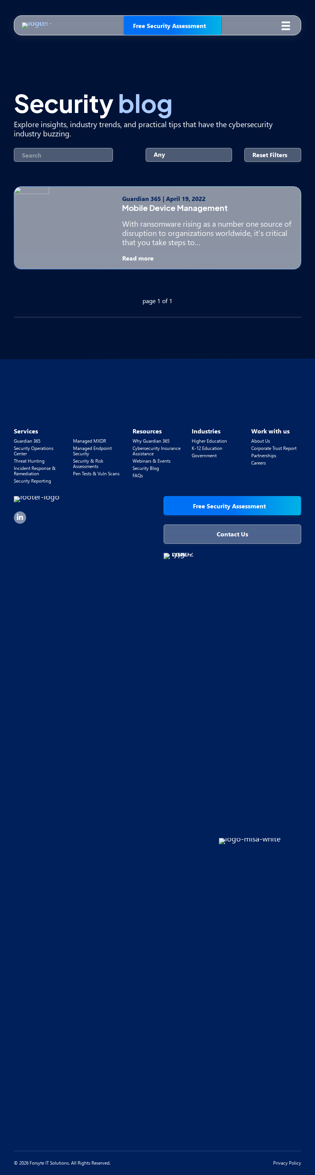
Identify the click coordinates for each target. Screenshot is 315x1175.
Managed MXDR (89, 441)
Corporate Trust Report (274, 448)
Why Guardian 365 (151, 441)
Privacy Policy (287, 1163)
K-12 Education (207, 448)
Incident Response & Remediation (35, 470)
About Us (260, 441)
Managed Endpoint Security (92, 450)
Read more (138, 258)
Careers (258, 463)
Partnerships (263, 455)
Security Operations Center (33, 450)
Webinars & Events (152, 461)
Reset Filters (269, 155)
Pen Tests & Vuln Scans (96, 473)
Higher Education (209, 441)
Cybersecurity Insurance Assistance (157, 450)
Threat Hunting (29, 461)
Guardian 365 (27, 441)
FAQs (138, 475)
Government (204, 455)
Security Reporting (32, 481)
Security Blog (146, 468)
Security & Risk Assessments (88, 463)
